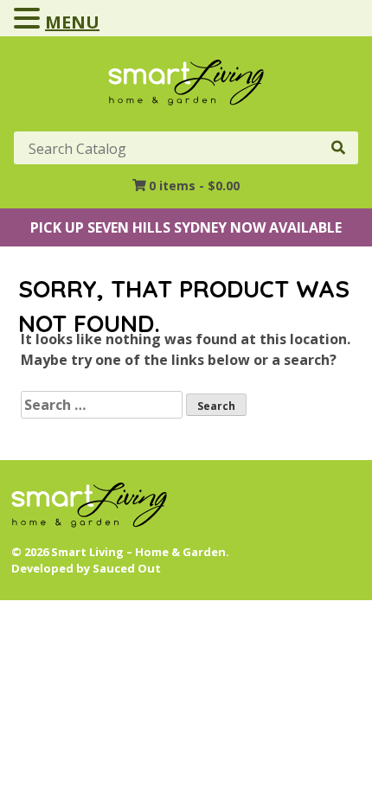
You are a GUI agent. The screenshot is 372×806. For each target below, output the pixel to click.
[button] (29, 19)
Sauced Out (127, 568)
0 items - (194, 185)
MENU (72, 22)
